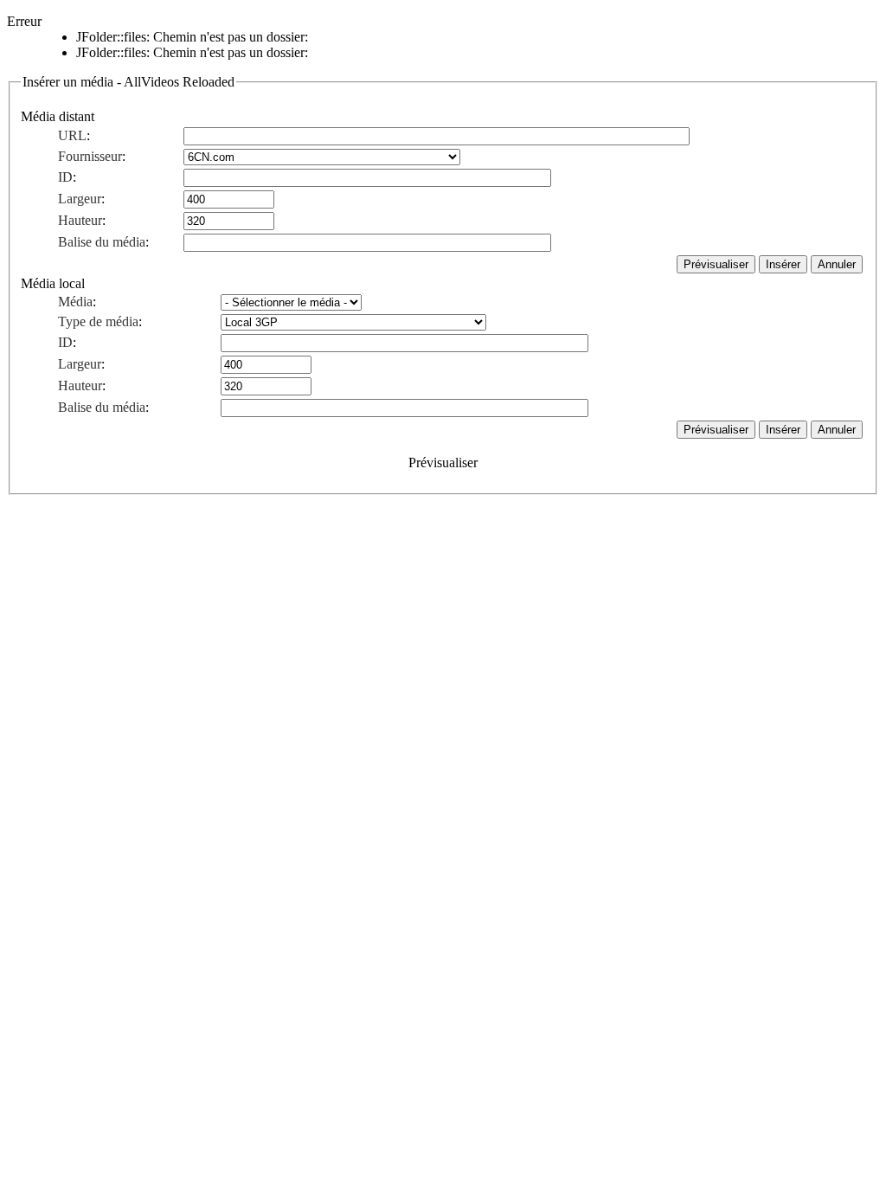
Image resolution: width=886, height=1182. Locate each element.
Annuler (837, 264)
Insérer (783, 264)
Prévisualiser (716, 264)
